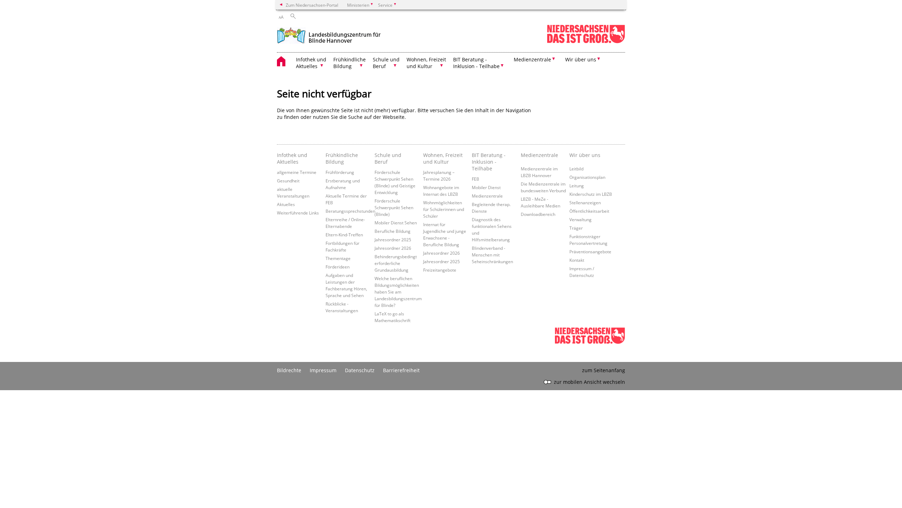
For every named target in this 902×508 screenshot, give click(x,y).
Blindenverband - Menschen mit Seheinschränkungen (492, 254)
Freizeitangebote (439, 270)
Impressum (323, 370)
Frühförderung (340, 172)
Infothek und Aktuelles (292, 158)
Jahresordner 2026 (393, 248)
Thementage (338, 258)
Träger (576, 228)
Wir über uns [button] (580, 59)
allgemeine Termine (296, 172)
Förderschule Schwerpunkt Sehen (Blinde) (394, 207)
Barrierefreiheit (401, 370)
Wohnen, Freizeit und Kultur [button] (426, 62)
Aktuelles (286, 204)
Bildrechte (289, 370)
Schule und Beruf (388, 158)
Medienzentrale (487, 196)
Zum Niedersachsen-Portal (312, 5)
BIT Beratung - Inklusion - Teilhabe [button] (476, 62)
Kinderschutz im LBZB (590, 194)
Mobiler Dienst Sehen (396, 222)
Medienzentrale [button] (532, 59)
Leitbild (576, 168)
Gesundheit (288, 180)
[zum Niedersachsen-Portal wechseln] (586, 41)
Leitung (576, 185)
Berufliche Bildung (392, 231)
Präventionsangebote (590, 251)
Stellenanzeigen (585, 202)
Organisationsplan (587, 177)
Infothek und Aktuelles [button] (311, 62)
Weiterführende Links (298, 213)
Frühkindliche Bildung (342, 158)
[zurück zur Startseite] (329, 34)
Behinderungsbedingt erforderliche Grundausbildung (396, 263)
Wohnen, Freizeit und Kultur (443, 158)
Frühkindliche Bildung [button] (349, 62)
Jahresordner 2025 (393, 239)
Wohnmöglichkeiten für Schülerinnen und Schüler (443, 209)
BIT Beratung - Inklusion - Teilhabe (489, 162)
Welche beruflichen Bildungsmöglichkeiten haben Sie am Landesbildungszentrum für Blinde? (398, 292)
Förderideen (338, 267)
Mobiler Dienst (486, 187)
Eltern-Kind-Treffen (344, 234)
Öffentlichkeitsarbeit (589, 211)
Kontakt (576, 260)
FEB (475, 179)
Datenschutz (360, 370)
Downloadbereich (538, 214)
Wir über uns (584, 155)
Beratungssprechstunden (350, 211)
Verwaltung (580, 219)
